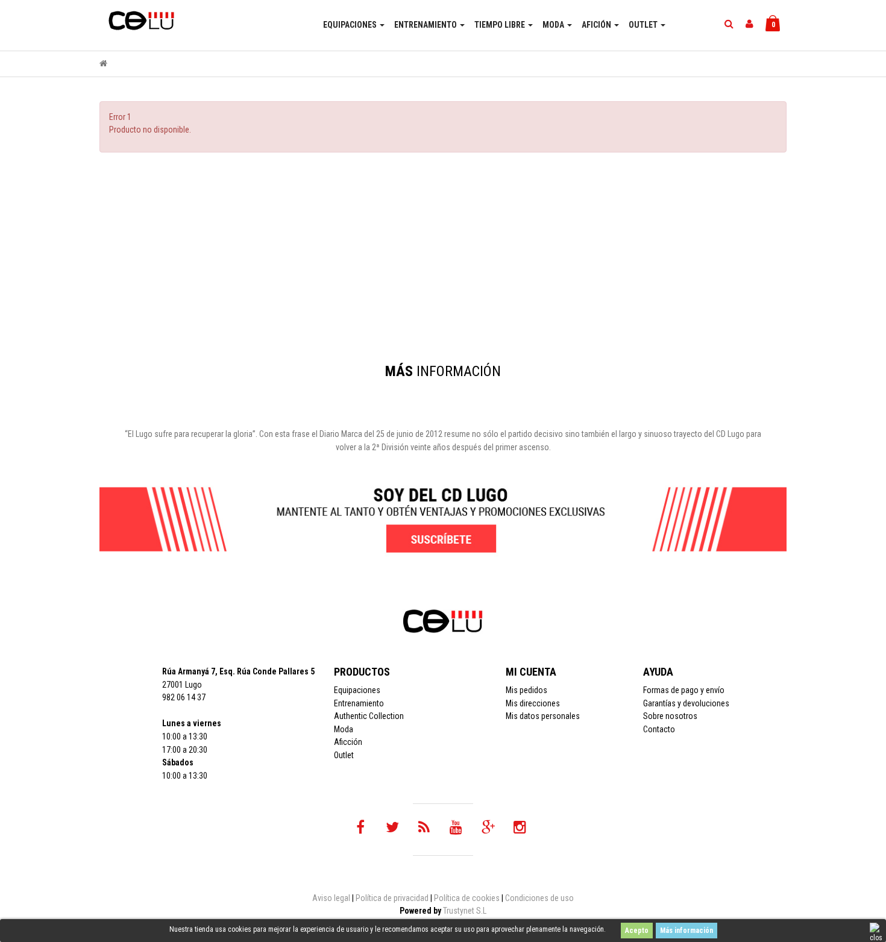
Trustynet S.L (464, 910)
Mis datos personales (543, 716)
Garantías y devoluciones (686, 703)
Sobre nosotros (670, 716)
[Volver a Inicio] (103, 63)
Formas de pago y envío (683, 690)
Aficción (348, 742)
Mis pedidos (526, 690)
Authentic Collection (369, 716)
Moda (343, 729)
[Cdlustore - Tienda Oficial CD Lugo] (138, 16)
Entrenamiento (359, 703)
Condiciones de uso (539, 898)
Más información (686, 930)
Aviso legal (331, 898)
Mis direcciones (533, 703)
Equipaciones (357, 690)
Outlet (344, 755)
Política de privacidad (392, 898)
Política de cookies (467, 898)
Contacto (659, 729)
